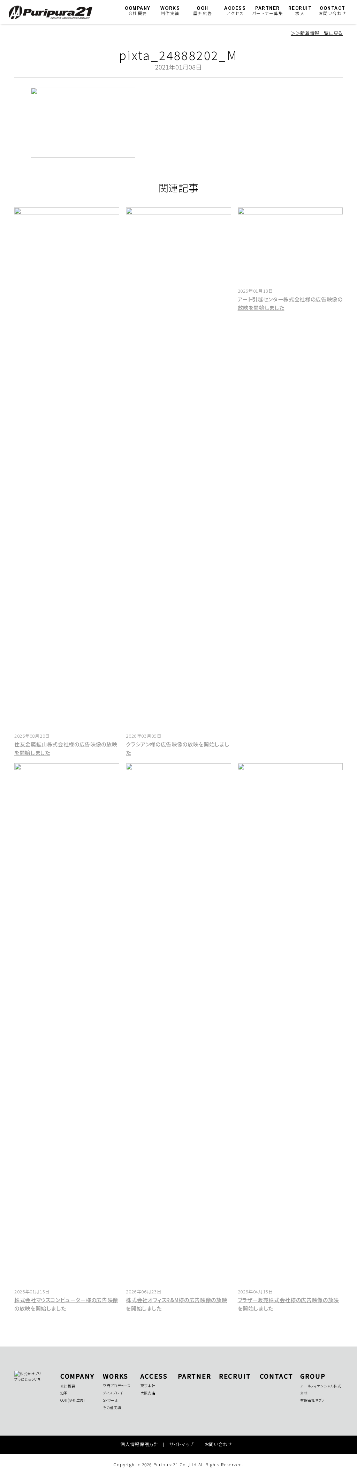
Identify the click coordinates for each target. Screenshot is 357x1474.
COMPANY (138, 10)
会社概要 (67, 1385)
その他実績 (112, 1407)
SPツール (110, 1400)
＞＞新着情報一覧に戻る (317, 33)
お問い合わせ (219, 1444)
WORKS (170, 10)
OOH (202, 10)
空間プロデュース (116, 1385)
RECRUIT (300, 10)
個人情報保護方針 (139, 1444)
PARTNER (267, 10)
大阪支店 (147, 1392)
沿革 (64, 1392)
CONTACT (333, 10)
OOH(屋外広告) (72, 1400)
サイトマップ (181, 1444)
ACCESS (235, 10)
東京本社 (147, 1385)
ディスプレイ (113, 1392)
